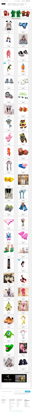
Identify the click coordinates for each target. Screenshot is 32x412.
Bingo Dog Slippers (23, 115)
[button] (4, 13)
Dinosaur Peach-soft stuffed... (9, 157)
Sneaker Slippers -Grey (23, 59)
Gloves (18, 3)
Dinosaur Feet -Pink (9, 227)
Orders (18, 402)
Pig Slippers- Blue (23, 171)
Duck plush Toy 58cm (23, 73)
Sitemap (10, 408)
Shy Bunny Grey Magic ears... (9, 129)
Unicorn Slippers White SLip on (23, 87)
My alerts (18, 406)
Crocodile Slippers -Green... (9, 255)
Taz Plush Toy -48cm (23, 129)
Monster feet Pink (23, 241)
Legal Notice (11, 402)
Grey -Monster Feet (9, 87)
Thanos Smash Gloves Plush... (23, 157)
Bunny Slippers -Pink (9, 143)
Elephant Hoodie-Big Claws (23, 45)
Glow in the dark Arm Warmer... (8, 269)
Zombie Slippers (9, 101)
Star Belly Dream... (8, 241)
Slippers (22, 3)
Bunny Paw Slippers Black (23, 368)
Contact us (10, 407)
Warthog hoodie (23, 143)
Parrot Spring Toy (8, 73)
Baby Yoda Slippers (9, 213)
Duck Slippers (9, 185)
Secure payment (11, 406)
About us (10, 405)
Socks (26, 3)
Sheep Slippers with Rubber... (9, 283)
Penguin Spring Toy (23, 269)
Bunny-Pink (8, 59)
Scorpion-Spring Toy (23, 283)
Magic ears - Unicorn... (23, 185)
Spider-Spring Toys (9, 45)
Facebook (2, 396)
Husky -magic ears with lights (23, 255)
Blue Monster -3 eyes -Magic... (23, 199)
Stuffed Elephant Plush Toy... (9, 368)
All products (27, 372)
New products (4, 402)
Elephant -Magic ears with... (9, 115)
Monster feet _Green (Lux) (23, 101)
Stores (10, 409)
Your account (19, 399)
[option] (16, 13)
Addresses (18, 404)
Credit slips (18, 403)
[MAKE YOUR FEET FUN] (16, 378)
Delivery (10, 401)
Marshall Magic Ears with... (9, 171)
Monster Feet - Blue (23, 213)
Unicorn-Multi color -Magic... (23, 227)
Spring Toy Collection (12, 3)
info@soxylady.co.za (27, 406)
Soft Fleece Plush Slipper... (8, 199)
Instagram (4, 396)
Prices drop (3, 401)
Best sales (3, 403)
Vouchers (18, 405)
